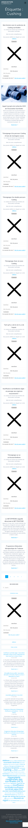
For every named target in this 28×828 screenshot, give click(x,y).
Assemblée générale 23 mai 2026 (14, 695)
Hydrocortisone (22, 773)
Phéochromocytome (10, 794)
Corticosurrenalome (11, 768)
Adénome (12, 760)
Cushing (7, 769)
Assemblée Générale (11, 762)
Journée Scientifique (10, 791)
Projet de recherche (10, 796)
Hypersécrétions (6, 783)
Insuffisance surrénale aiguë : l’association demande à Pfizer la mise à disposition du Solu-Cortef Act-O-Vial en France (14, 654)
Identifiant (14, 66)
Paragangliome (19, 793)
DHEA (13, 770)
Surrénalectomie (15, 800)
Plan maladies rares (19, 794)
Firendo (15, 772)
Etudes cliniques (7, 772)
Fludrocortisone (21, 772)
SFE (10, 800)
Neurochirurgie (8, 792)
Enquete (20, 770)
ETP (23, 770)
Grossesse (6, 774)
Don (16, 770)
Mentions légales (14, 822)
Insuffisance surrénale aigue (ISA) (14, 788)
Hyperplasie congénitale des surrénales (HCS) (14, 779)
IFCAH (11, 785)
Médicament (21, 791)
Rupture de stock (10, 798)
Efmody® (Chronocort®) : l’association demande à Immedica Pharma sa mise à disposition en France (14, 674)
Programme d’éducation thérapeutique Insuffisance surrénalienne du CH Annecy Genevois (14, 733)
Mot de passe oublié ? (20, 78)
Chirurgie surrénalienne (15, 766)
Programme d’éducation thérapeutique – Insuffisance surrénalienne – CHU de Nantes (14, 711)
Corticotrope (22, 768)
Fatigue (12, 772)
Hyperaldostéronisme (9, 775)
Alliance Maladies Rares (20, 760)
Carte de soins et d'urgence (13, 764)
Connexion (14, 41)
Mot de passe (14, 71)
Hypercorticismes (21, 775)
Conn (22, 766)
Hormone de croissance (14, 773)
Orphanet (14, 792)
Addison (6, 760)
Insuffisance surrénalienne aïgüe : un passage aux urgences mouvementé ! (14, 391)
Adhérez (14, 38)
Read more (14, 124)
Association (7, 3)
